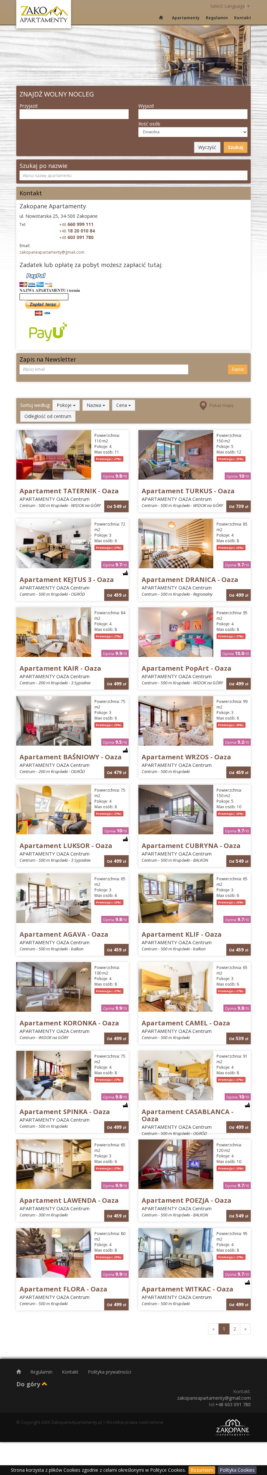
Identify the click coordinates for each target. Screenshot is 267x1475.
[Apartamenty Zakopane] (43, 14)
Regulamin (217, 18)
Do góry (29, 1384)
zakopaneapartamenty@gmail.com (52, 252)
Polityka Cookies (237, 1470)
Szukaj (235, 147)
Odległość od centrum (47, 416)
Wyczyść (207, 147)
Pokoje (65, 405)
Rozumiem (201, 1470)
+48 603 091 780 (233, 1404)
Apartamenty (186, 18)
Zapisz (238, 369)
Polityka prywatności (109, 1372)
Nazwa (95, 405)
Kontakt (242, 18)
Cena (122, 405)
